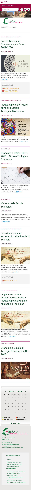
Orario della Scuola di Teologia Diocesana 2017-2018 (15, 351)
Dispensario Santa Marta (13, 466)
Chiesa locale (4, 36)
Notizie (10, 36)
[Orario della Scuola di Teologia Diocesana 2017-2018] (15, 370)
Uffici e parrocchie (21, 419)
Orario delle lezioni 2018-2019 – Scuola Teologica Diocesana (14, 156)
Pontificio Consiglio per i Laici (14, 464)
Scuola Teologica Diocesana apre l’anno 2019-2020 (13, 44)
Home (5, 1)
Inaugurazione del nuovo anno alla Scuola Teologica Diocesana (14, 108)
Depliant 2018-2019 (10, 280)
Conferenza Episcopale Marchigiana (16, 471)
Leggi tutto (4, 80)
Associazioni (7, 417)
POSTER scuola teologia (11, 88)
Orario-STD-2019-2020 (11, 91)
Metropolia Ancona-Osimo (13, 473)
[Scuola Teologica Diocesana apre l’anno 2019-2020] (15, 63)
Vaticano (9, 459)
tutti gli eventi (16, 423)
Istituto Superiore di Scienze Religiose (16, 482)
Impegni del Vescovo (9, 419)
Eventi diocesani (21, 417)
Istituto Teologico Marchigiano (14, 480)
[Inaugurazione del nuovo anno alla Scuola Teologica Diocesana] (15, 127)
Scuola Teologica (16, 36)
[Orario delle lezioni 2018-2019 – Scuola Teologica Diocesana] (15, 175)
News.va (9, 461)
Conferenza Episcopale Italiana (14, 462)
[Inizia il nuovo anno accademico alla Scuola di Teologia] (15, 255)
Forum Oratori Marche (12, 475)
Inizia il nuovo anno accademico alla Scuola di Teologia (15, 236)
